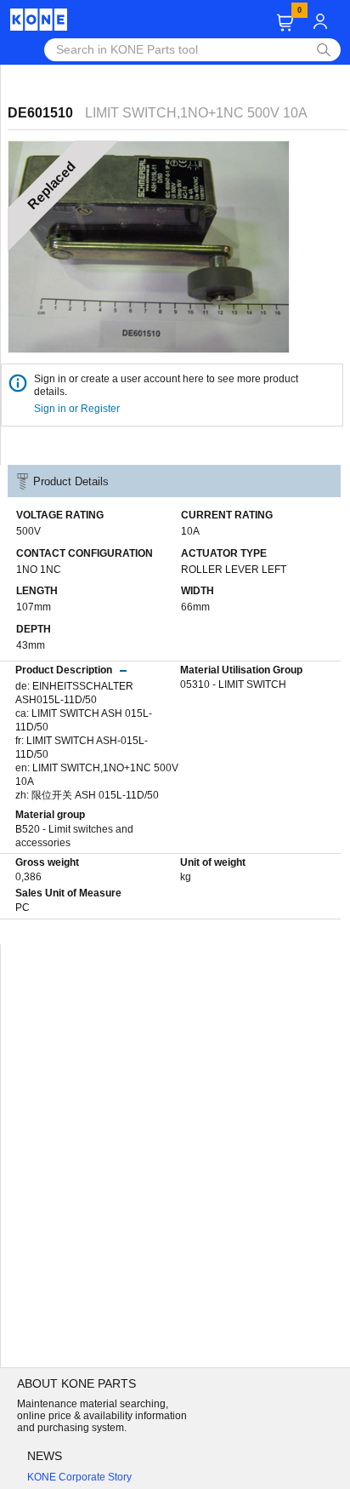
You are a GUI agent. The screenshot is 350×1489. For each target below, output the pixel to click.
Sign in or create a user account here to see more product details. (166, 385)
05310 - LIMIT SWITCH (233, 684)
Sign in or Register (78, 409)
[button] (285, 22)
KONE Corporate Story (79, 1477)
